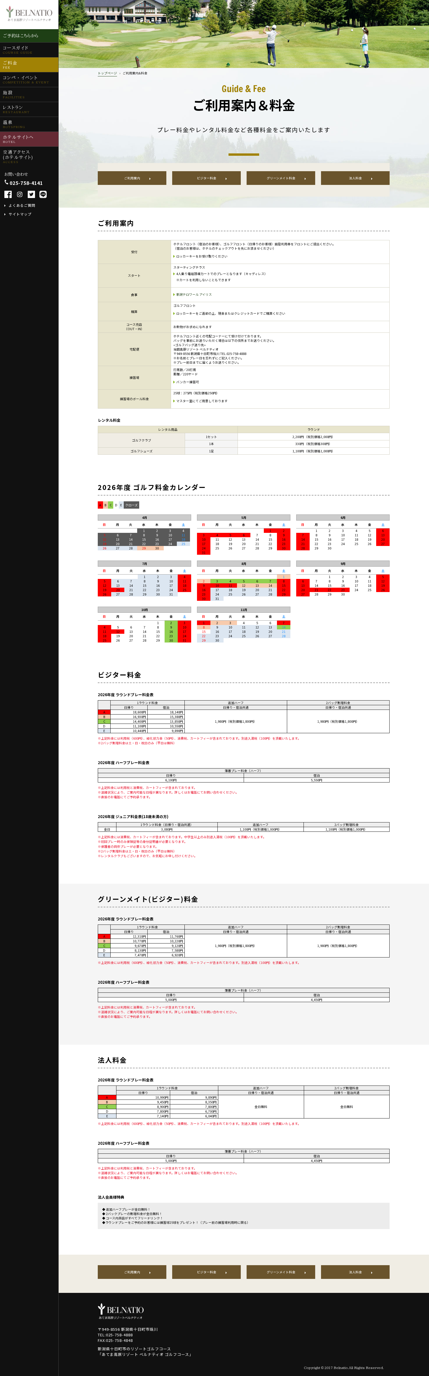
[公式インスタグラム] (19, 194)
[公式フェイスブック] (8, 194)
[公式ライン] (43, 194)
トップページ (107, 73)
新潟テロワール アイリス (194, 294)
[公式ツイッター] (31, 194)
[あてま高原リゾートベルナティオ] (121, 1311)
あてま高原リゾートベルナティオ (29, 19)
